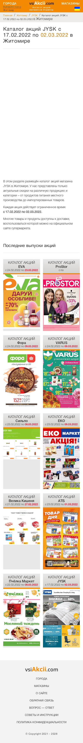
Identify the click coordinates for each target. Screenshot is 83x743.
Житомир (22, 15)
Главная (8, 15)
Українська (77, 9)
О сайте (41, 693)
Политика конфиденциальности (41, 722)
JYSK (34, 15)
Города (9, 3)
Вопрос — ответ (41, 708)
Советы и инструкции (41, 715)
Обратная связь (42, 700)
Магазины (71, 3)
